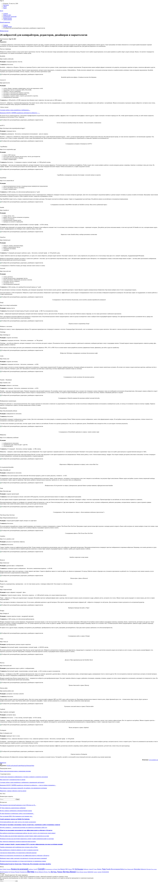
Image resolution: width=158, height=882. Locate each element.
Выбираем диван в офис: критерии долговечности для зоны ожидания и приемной (23, 858)
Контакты (6, 5)
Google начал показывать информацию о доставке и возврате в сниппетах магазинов (24, 776)
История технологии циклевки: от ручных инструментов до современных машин (23, 861)
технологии (105, 872)
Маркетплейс (130, 869)
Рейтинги (13, 872)
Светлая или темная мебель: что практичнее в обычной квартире (18, 852)
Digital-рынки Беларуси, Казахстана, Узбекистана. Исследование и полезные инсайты (25, 864)
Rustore (62, 869)
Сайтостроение (7, 19)
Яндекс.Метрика (79, 872)
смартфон (100, 872)
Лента (5, 6)
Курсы (125, 869)
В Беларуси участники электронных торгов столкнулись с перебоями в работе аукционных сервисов (30, 824)
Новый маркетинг (5, 22)
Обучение (148, 869)
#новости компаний (19, 869)
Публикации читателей (9, 16)
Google (41, 868)
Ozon (59, 869)
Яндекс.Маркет (69, 871)
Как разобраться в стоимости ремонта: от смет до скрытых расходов (19, 850)
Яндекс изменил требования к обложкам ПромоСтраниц (16, 810)
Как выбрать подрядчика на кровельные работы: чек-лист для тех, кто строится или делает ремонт (27, 833)
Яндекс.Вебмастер (39, 872)
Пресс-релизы (154, 869)
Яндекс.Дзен (47, 872)
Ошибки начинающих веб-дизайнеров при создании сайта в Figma (19, 847)
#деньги (5, 869)
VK (73, 869)
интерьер (85, 872)
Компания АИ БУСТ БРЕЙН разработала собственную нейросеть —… (20, 112)
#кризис (9, 869)
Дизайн (108, 869)
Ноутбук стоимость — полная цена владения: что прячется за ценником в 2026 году (23, 827)
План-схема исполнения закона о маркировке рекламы (15, 771)
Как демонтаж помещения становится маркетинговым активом (18, 841)
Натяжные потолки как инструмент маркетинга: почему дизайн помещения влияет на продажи (27, 838)
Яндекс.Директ (57, 872)
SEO (66, 869)
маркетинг (90, 872)
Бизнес (99, 869)
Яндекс (30, 871)
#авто (1, 869)
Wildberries (86, 869)
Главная (5, 13)
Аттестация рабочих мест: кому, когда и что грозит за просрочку (18, 822)
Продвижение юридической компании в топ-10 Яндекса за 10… (18, 805)
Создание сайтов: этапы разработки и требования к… (15, 110)
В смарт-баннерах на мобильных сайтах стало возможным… (17, 813)
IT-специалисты (48, 869)
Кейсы (122, 869)
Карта (5, 8)
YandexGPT (91, 869)
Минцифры (137, 869)
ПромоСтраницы (4, 872)
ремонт (95, 872)
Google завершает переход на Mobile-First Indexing (15, 819)
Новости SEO (7, 15)
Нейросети (3, 762)
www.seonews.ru (153, 760)
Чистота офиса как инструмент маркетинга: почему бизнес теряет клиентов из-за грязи (24, 836)
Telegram (70, 869)
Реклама (17, 872)
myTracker (55, 869)
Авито (95, 869)
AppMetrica (30, 869)
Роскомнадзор (23, 872)
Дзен (104, 869)
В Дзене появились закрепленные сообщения (13, 808)
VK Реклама (79, 869)
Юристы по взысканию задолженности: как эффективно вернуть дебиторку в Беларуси (26, 830)
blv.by (1, 10)
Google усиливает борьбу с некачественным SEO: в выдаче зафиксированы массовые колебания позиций (31, 844)
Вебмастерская (7, 18)
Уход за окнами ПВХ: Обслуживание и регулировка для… (16, 816)
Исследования (115, 869)
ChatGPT (35, 869)
